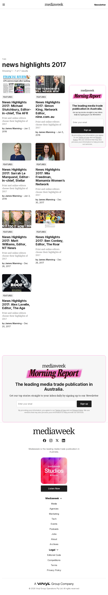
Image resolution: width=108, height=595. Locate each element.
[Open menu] (3, 5)
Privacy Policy (77, 410)
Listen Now (54, 488)
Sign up (87, 130)
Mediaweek (52, 498)
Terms (54, 565)
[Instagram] (50, 441)
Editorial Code (54, 555)
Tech (54, 519)
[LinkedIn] (63, 441)
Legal (52, 549)
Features (7, 97)
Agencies (54, 508)
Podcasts (54, 529)
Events (54, 524)
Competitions (54, 560)
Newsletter (100, 5)
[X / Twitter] (57, 441)
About (54, 539)
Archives (54, 544)
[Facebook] (44, 441)
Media (54, 503)
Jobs (54, 534)
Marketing (54, 514)
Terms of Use (83, 137)
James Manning (13, 128)
